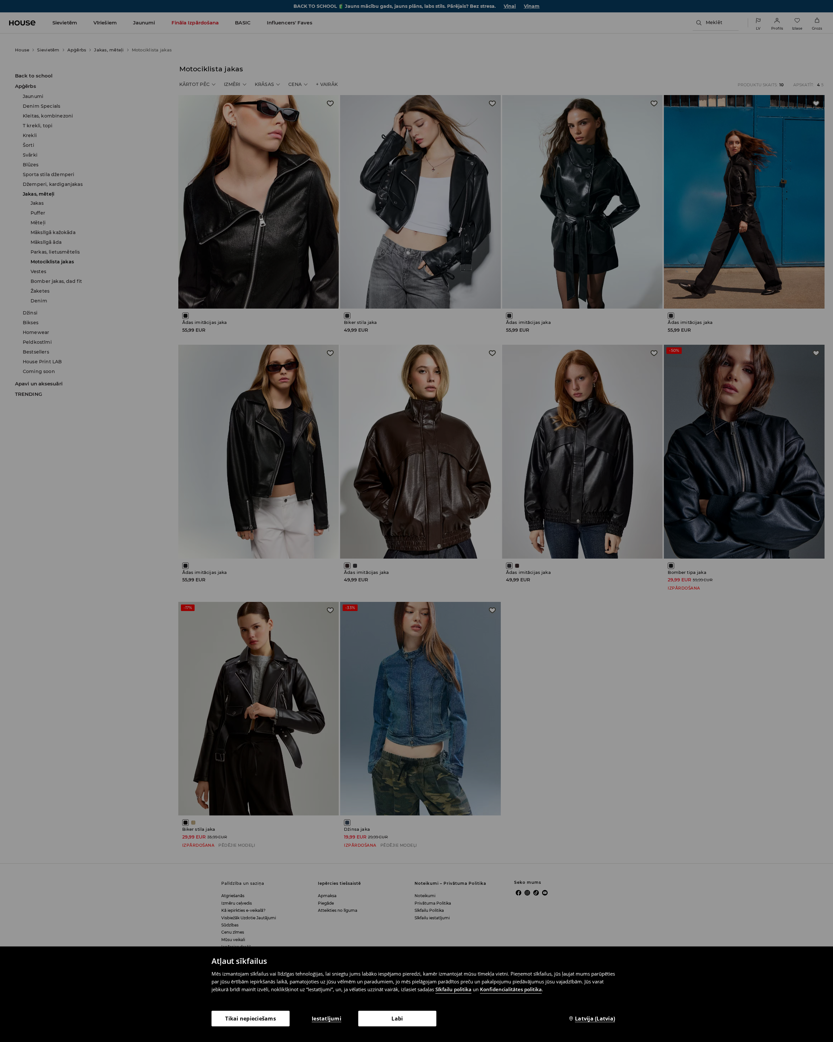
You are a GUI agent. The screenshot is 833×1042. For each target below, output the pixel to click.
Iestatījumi (326, 1018)
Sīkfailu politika (453, 989)
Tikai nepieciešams (250, 1018)
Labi (397, 1018)
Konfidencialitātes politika (511, 989)
